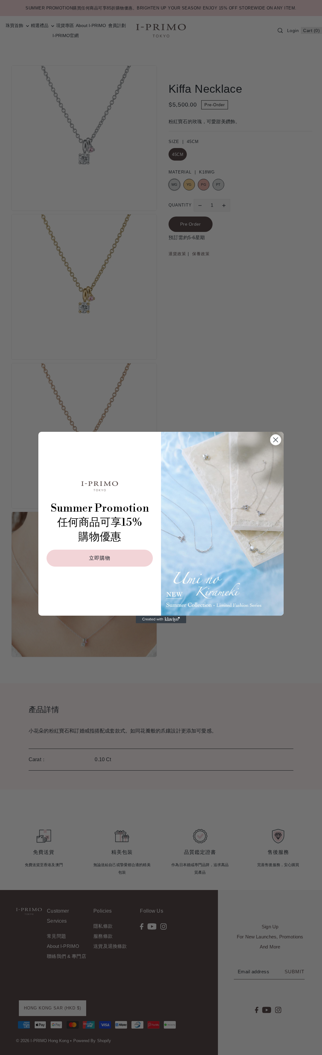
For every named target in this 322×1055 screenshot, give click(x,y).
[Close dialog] (275, 439)
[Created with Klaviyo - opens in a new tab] (161, 619)
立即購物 (99, 558)
